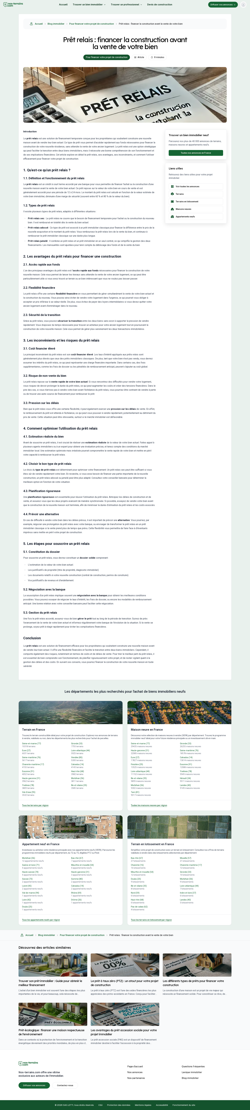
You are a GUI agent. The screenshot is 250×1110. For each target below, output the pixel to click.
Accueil (63, 4)
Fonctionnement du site (184, 1105)
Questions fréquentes (193, 1066)
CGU (100, 1105)
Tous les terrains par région (35, 805)
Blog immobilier (56, 23)
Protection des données (118, 1105)
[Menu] (243, 4)
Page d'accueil (135, 1066)
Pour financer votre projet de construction (91, 23)
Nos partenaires (136, 1078)
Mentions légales (143, 1105)
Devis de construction (159, 4)
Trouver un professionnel (125, 4)
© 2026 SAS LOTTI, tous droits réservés (74, 1105)
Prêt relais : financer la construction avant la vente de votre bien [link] (151, 23)
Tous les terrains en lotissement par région (151, 920)
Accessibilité (162, 1105)
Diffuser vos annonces (222, 4)
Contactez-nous (65, 1085)
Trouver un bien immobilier (88, 4)
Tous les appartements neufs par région (41, 920)
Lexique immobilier (192, 1072)
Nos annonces (135, 1072)
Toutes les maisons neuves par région (149, 805)
